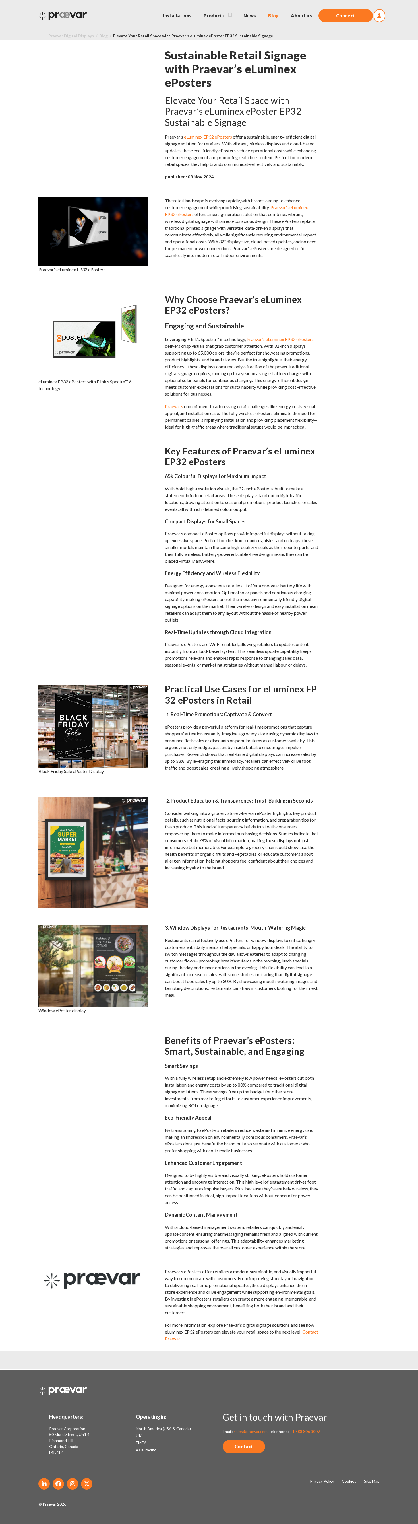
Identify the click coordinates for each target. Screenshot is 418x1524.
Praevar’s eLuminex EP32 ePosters (280, 339)
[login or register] (379, 15)
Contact (244, 1446)
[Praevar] (62, 16)
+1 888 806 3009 (305, 1431)
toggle (231, 15)
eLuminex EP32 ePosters (208, 136)
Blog (103, 35)
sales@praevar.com (251, 1431)
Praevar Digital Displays (71, 35)
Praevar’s (174, 406)
